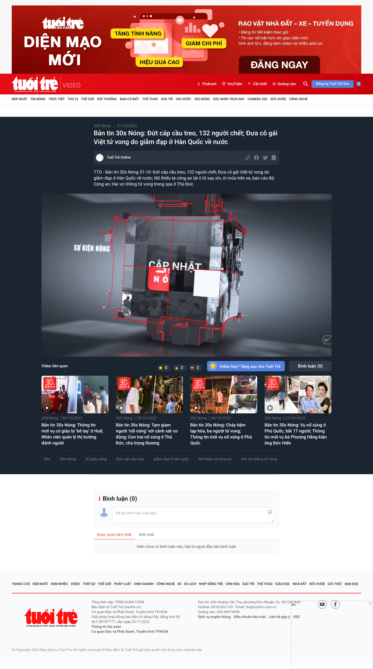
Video (75, 584)
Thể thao (150, 99)
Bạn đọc (352, 584)
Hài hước (183, 99)
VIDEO (71, 85)
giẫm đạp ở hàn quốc (171, 459)
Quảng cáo (287, 84)
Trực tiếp (57, 99)
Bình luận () (310, 366)
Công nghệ (298, 99)
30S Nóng (202, 99)
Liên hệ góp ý (279, 617)
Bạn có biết (129, 99)
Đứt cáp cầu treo (130, 459)
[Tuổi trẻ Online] (51, 617)
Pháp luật (122, 584)
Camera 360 (257, 99)
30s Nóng (68, 459)
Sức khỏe (278, 99)
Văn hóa (233, 584)
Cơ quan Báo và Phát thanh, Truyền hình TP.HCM (129, 632)
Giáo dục (282, 584)
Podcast (209, 84)
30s (47, 459)
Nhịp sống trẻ (211, 584)
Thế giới (87, 99)
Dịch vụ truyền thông (214, 617)
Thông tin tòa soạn (106, 627)
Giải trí (167, 99)
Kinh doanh (144, 584)
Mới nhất (19, 99)
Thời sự (89, 584)
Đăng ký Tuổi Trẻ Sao (332, 84)
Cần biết (260, 84)
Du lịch (190, 584)
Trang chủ (21, 584)
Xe (179, 584)
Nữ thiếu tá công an (215, 459)
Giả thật (335, 584)
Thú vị (72, 99)
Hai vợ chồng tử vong (259, 459)
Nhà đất (300, 584)
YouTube (234, 84)
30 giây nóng (96, 459)
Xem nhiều (59, 584)
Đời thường (107, 99)
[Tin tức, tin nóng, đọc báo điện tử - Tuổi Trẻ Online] (36, 84)
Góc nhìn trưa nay (229, 99)
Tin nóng (38, 99)
